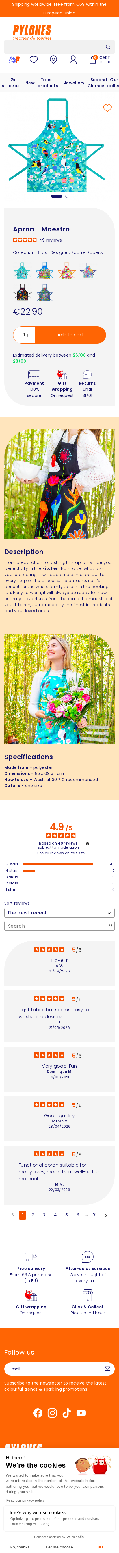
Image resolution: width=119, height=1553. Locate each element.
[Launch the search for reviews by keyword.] (111, 926)
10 (95, 1215)
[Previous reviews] (13, 1214)
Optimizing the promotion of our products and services (54, 1519)
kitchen (50, 568)
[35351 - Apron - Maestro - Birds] (22, 270)
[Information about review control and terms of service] (87, 843)
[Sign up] (107, 1369)
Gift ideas (14, 83)
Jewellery (74, 83)
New (30, 83)
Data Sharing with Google (31, 1524)
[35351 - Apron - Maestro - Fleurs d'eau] (44, 292)
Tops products (48, 83)
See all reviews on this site (61, 853)
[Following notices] (106, 1215)
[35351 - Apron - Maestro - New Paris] (44, 270)
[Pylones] (32, 32)
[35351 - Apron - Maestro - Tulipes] (66, 270)
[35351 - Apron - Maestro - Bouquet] (88, 270)
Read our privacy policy (25, 1500)
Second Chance (97, 83)
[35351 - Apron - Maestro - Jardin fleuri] (22, 292)
